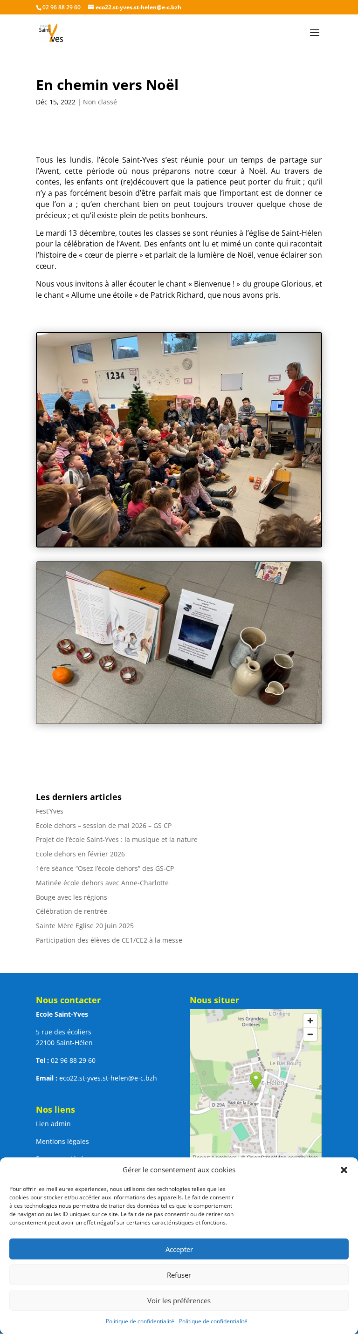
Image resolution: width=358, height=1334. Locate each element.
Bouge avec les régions (71, 897)
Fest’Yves (49, 811)
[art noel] (179, 546)
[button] (344, 1170)
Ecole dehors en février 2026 (80, 853)
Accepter (179, 1249)
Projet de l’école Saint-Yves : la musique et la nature (117, 839)
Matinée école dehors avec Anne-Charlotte (102, 882)
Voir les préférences (179, 1300)
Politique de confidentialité (140, 1321)
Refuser (179, 1274)
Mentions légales (62, 1141)
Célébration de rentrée (71, 911)
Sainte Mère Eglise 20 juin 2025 (85, 925)
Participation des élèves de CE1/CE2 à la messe (109, 940)
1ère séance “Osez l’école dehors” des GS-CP (105, 868)
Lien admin (53, 1123)
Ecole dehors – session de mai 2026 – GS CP (104, 825)
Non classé (100, 101)
